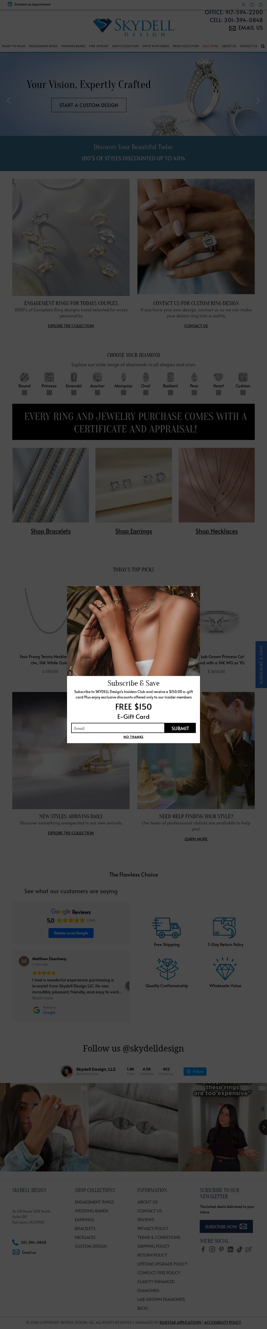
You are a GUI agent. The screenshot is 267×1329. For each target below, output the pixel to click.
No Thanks (133, 737)
